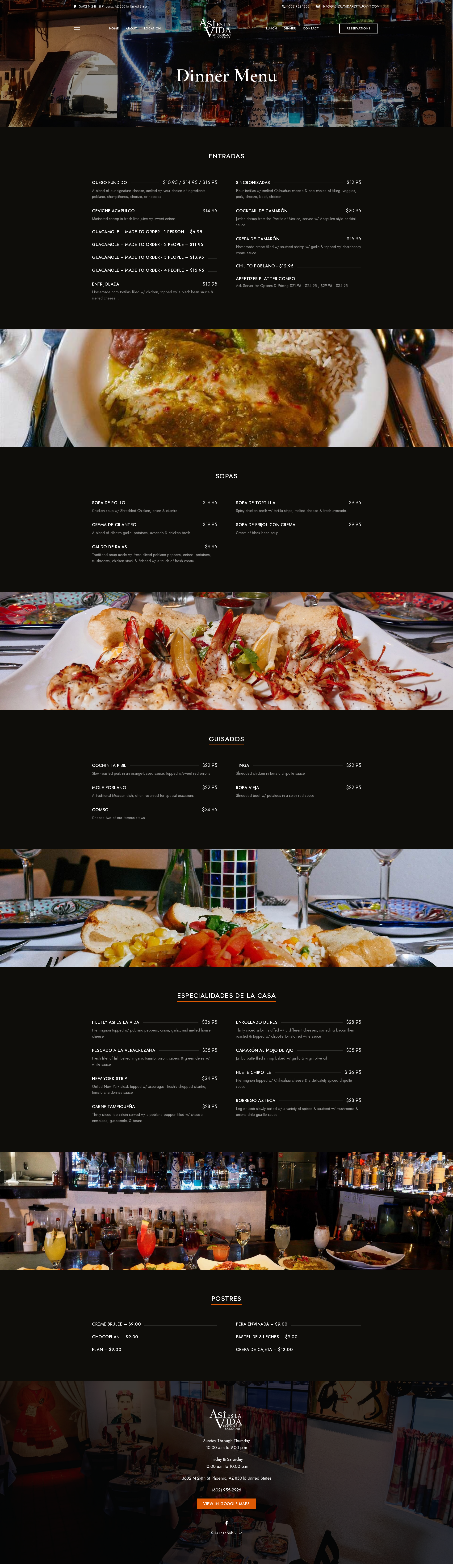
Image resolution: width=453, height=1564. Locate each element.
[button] (358, 28)
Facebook (226, 1523)
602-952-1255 (298, 6)
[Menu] (76, 28)
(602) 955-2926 (226, 1490)
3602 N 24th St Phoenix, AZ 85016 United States (112, 6)
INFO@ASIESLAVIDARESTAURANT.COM (350, 6)
